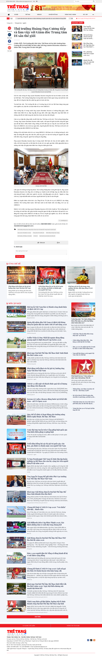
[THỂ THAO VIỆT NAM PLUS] (18, 8)
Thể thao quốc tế (31, 394)
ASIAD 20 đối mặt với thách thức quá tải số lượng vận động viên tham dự (47, 384)
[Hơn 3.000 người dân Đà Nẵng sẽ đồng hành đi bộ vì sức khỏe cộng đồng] (16, 558)
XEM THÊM (37, 616)
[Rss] (94, 640)
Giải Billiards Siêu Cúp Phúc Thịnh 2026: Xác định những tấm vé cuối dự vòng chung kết (45, 523)
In (59, 242)
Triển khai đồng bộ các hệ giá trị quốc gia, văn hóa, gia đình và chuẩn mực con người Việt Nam (50, 288)
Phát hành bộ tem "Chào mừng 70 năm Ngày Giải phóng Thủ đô (82, 377)
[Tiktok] (91, 640)
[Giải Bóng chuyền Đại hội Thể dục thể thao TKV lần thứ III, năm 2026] (16, 542)
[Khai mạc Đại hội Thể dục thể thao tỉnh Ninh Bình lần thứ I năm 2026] (16, 357)
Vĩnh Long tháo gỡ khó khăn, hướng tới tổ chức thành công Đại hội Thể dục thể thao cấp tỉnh (46, 602)
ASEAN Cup (29, 518)
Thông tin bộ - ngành (12, 282)
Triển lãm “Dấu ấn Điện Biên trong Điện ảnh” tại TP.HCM (83, 334)
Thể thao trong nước (31, 333)
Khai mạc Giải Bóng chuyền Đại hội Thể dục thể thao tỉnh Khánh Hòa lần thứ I (46, 493)
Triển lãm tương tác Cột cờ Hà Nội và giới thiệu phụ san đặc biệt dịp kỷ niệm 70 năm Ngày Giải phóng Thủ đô (84, 402)
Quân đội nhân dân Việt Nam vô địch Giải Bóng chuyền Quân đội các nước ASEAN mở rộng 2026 (25, 18)
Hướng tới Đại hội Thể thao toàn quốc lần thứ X (37, 502)
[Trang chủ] (9, 15)
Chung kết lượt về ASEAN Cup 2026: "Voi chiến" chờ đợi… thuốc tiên (46, 508)
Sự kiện (28, 425)
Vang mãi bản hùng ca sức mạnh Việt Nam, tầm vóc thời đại (83, 354)
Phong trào (29, 548)
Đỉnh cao (29, 533)
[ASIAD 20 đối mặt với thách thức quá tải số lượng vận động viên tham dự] (16, 388)
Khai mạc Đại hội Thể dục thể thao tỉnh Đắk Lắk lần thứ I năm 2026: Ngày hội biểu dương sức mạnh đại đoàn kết (46, 586)
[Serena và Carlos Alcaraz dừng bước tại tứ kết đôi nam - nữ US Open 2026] (16, 403)
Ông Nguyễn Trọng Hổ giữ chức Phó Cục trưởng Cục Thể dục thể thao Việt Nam (46, 477)
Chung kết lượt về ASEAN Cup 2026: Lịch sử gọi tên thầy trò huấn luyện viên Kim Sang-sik (46, 569)
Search (94, 1)
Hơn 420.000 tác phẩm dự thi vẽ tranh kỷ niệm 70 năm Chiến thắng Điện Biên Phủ (84, 347)
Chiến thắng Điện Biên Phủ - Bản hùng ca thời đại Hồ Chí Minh (82, 341)
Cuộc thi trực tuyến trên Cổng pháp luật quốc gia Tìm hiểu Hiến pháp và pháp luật (47, 431)
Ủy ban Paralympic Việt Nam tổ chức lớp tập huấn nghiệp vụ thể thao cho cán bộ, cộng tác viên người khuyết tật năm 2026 (47, 461)
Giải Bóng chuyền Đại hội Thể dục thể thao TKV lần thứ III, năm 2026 (46, 539)
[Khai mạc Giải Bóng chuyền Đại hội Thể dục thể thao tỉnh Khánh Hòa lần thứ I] (16, 496)
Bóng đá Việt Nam (31, 317)
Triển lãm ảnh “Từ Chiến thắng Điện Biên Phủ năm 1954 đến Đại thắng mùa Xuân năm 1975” (83, 321)
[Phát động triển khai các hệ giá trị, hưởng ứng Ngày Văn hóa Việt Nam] (21, 275)
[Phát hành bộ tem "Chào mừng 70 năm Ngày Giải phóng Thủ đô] (83, 366)
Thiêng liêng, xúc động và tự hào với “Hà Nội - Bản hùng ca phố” (83, 389)
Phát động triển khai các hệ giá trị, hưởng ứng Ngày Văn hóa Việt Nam (19, 287)
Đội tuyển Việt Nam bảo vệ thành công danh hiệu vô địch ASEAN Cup (47, 308)
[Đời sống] (63, 8)
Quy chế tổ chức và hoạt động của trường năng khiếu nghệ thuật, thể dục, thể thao (46, 415)
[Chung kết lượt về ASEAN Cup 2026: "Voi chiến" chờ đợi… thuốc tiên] (16, 512)
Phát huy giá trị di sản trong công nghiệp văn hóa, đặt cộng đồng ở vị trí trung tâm (80, 288)
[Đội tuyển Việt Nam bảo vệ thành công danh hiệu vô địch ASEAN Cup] (16, 311)
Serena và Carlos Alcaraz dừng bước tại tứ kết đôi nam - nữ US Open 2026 (47, 400)
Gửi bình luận (20, 256)
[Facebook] (88, 640)
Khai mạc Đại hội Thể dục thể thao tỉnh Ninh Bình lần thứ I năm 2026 (47, 354)
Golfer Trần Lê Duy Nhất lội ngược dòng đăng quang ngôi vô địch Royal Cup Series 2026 (45, 338)
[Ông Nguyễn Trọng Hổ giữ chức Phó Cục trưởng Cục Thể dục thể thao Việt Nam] (16, 481)
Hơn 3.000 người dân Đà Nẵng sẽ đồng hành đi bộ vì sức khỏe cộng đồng (47, 554)
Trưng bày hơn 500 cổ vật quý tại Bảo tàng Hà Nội (84, 409)
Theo (63, 220)
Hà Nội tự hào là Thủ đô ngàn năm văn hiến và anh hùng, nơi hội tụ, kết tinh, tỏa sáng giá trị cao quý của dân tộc (83, 396)
